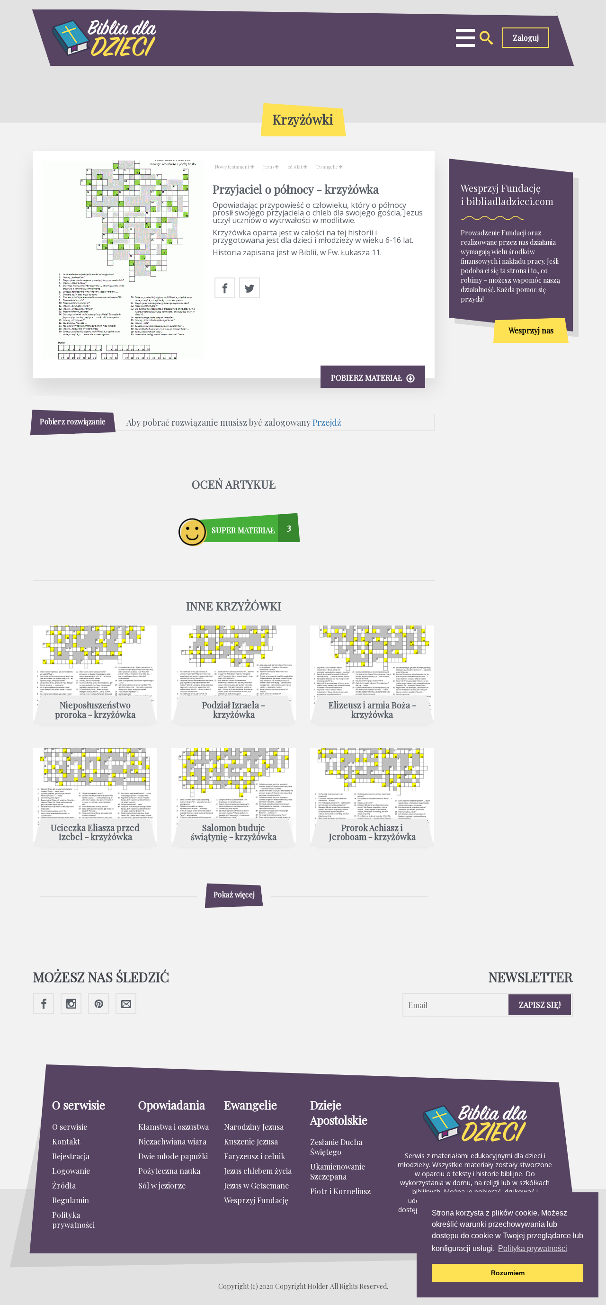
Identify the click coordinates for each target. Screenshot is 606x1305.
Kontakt (66, 1141)
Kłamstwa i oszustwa (173, 1127)
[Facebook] (225, 288)
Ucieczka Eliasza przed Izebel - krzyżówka (95, 832)
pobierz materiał (367, 378)
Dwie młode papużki (173, 1156)
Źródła (64, 1185)
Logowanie (71, 1171)
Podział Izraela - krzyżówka (233, 710)
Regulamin (70, 1200)
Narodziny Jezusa (254, 1127)
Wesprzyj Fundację (256, 1200)
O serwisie (69, 1127)
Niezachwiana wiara (172, 1141)
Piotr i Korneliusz (340, 1191)
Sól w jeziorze (162, 1185)
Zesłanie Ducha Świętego (336, 1147)
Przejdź (326, 422)
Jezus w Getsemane (256, 1185)
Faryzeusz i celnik (254, 1156)
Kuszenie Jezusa (251, 1141)
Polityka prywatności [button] (532, 1248)
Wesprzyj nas (530, 330)
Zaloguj (526, 38)
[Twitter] (249, 288)
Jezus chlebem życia (258, 1171)
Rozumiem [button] (508, 1273)
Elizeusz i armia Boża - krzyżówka (372, 710)
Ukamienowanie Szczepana (337, 1171)
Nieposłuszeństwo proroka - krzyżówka (95, 710)
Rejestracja (70, 1156)
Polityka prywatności (73, 1220)
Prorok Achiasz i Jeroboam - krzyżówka (372, 832)
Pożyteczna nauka (169, 1171)
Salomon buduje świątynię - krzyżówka (233, 832)
